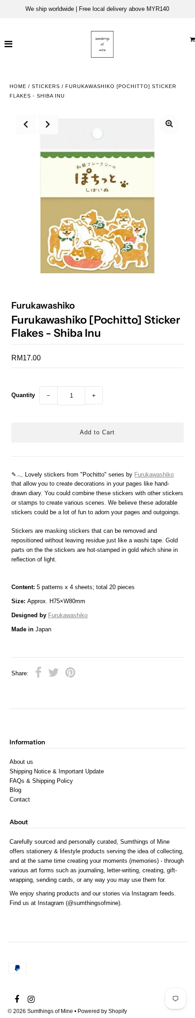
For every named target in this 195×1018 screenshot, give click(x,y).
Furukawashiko (154, 474)
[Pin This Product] (70, 674)
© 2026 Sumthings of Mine (40, 1011)
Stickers (46, 86)
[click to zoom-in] (169, 124)
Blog (15, 790)
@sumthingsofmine (93, 903)
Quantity (23, 395)
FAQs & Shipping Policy (41, 780)
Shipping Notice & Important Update (57, 771)
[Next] (48, 124)
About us (21, 761)
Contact (20, 799)
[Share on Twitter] (53, 674)
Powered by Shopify (102, 1011)
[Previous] (26, 124)
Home (18, 86)
